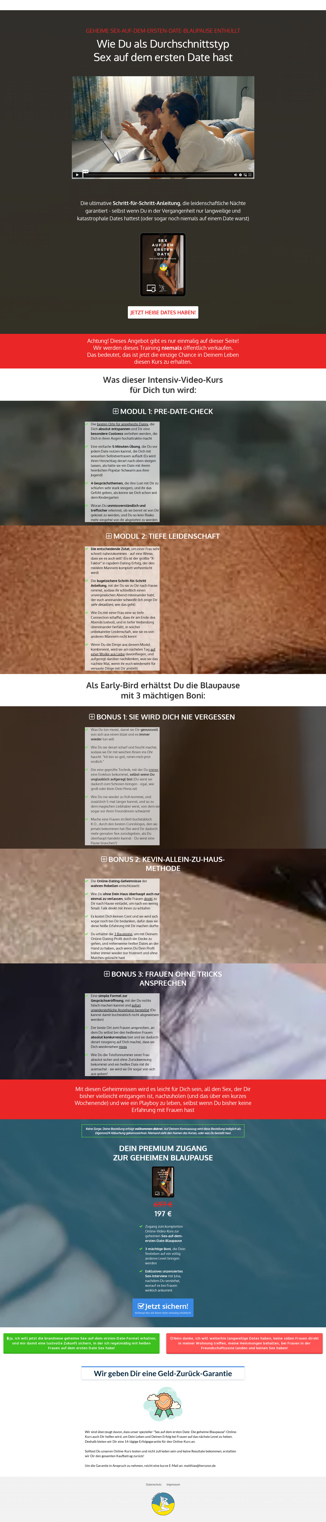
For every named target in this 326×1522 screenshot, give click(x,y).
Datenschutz (153, 1484)
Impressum (173, 1484)
